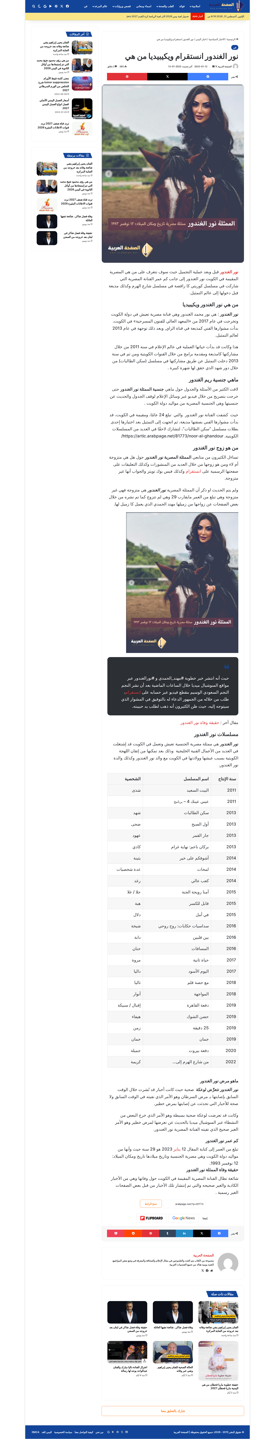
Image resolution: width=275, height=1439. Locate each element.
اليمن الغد (47, 1432)
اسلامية (196, 6)
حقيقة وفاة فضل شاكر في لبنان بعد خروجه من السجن (128, 1329)
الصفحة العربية (225, 66)
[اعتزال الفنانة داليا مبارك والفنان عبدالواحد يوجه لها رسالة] (127, 1352)
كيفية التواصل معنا (84, 1432)
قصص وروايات (123, 6)
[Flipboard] (151, 1218)
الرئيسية (231, 39)
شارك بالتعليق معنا (173, 1411)
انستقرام (193, 471)
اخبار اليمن (201, 39)
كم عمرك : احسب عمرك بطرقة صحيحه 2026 (165, 16)
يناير (177, 1149)
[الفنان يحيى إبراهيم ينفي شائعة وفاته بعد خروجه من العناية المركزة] (218, 1312)
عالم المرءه (101, 6)
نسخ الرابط (151, 1203)
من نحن (99, 1432)
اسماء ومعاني (143, 6)
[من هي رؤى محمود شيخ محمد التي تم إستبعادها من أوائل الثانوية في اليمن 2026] (82, 65)
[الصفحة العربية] (226, 6)
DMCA (35, 1432)
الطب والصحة (166, 6)
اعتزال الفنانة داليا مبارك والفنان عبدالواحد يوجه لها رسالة (130, 1369)
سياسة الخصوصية (63, 1432)
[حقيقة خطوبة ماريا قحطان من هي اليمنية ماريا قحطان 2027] (218, 1361)
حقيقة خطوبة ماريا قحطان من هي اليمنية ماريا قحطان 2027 (220, 1386)
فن (85, 6)
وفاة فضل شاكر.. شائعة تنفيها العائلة (173, 1327)
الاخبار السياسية (217, 39)
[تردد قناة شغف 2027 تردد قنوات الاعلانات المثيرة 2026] (82, 129)
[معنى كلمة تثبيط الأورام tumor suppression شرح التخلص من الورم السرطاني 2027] (82, 83)
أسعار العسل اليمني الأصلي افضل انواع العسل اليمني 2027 (54, 104)
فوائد (182, 6)
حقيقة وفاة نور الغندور (200, 722)
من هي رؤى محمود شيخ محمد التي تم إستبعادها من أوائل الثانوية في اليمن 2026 (53, 64)
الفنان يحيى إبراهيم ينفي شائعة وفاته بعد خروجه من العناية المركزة (54, 46)
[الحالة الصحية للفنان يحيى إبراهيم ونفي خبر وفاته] (173, 1352)
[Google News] (184, 1218)
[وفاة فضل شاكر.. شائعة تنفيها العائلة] (173, 1312)
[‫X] (202, 1270)
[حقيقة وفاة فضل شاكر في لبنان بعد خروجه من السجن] (127, 1312)
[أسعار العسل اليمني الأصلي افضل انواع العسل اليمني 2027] (82, 108)
